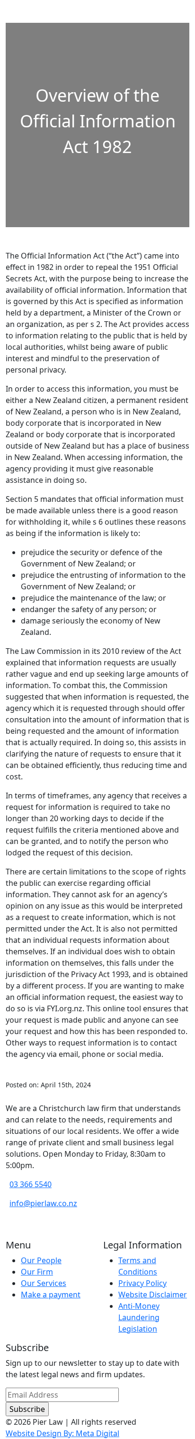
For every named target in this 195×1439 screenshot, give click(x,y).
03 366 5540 (30, 1184)
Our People (41, 1260)
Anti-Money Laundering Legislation (139, 1317)
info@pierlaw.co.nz (43, 1203)
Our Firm (37, 1271)
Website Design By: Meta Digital (62, 1433)
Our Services (43, 1283)
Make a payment (50, 1294)
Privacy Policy (142, 1283)
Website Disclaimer (152, 1294)
